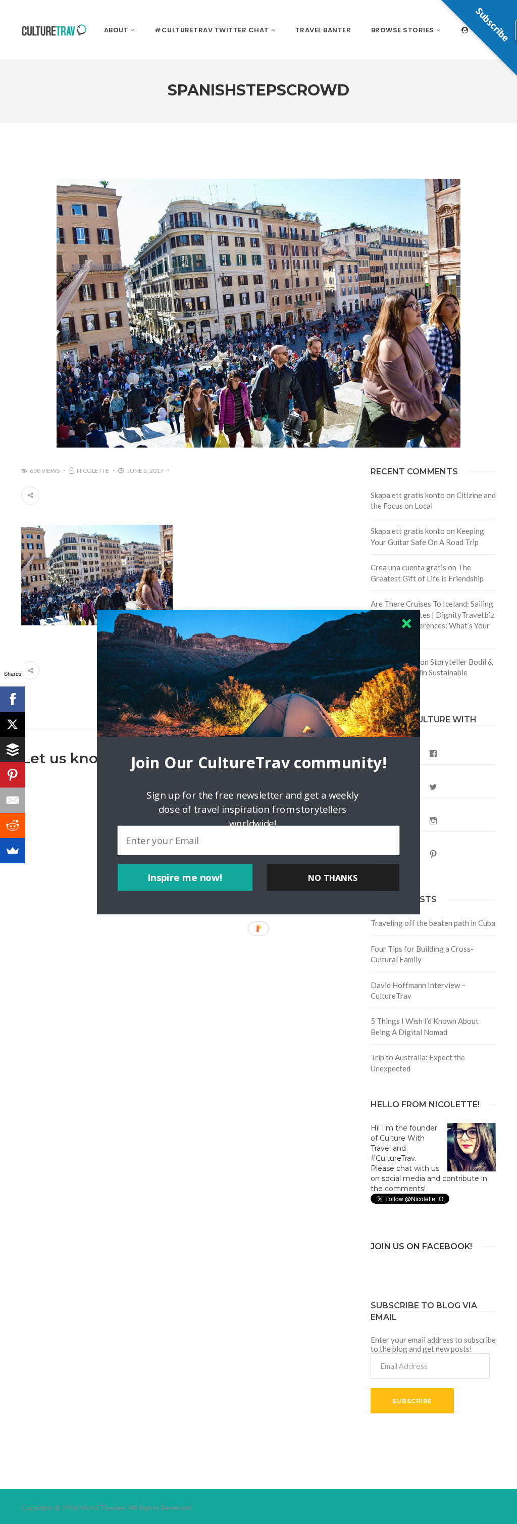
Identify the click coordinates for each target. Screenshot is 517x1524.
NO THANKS (332, 877)
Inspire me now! (185, 877)
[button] (258, 762)
